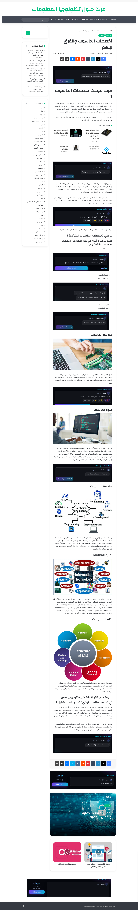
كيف (42, 215)
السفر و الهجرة (38, 148)
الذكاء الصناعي (38, 141)
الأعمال (41, 128)
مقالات (102, 35)
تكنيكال (41, 185)
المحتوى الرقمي (38, 155)
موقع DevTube (94, 146)
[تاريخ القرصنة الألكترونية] (76, 148)
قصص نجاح (39, 208)
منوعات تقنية (39, 232)
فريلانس (40, 205)
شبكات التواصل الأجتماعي (35, 202)
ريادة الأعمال (39, 195)
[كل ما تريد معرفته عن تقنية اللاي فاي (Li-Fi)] (76, 133)
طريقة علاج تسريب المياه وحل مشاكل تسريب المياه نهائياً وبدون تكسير (35, 53)
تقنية (42, 181)
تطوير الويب (39, 175)
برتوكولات (40, 158)
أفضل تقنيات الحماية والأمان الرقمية (96, 815)
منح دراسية (39, 222)
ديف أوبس (40, 191)
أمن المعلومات (38, 118)
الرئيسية (108, 30)
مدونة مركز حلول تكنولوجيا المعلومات (95, 19)
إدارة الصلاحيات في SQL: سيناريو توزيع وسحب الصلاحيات (35, 89)
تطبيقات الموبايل (38, 171)
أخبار (41, 111)
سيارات (41, 198)
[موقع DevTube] (106, 151)
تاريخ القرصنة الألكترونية (64, 148)
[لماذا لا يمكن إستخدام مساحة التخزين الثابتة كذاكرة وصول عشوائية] (106, 133)
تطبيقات (40, 168)
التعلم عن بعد (39, 138)
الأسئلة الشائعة (64, 19)
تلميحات (102, 30)
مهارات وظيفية (38, 238)
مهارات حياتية (39, 235)
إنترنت (41, 124)
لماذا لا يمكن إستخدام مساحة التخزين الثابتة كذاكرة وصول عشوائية (92, 134)
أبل (42, 108)
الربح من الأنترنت (37, 145)
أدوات (41, 114)
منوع (42, 225)
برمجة (41, 161)
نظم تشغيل (39, 242)
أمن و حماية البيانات (37, 121)
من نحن (76, 19)
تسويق (41, 165)
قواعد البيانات (39, 212)
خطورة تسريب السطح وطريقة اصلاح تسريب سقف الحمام (36, 63)
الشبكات (40, 151)
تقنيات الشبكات (38, 178)
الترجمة (41, 131)
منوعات (41, 228)
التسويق (40, 134)
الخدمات (114, 19)
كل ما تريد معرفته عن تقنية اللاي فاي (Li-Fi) (61, 132)
